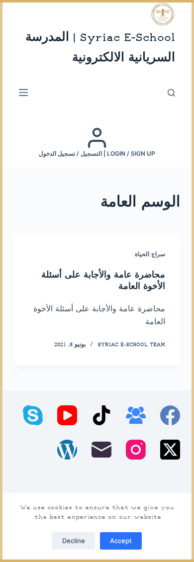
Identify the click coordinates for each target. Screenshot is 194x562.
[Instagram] (136, 450)
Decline (73, 541)
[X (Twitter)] (170, 450)
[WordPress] (67, 450)
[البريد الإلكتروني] (101, 450)
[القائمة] (23, 92)
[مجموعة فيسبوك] (136, 415)
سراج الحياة (150, 255)
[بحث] (171, 92)
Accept (121, 541)
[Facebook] (170, 415)
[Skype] (33, 415)
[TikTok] (101, 415)
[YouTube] (67, 415)
